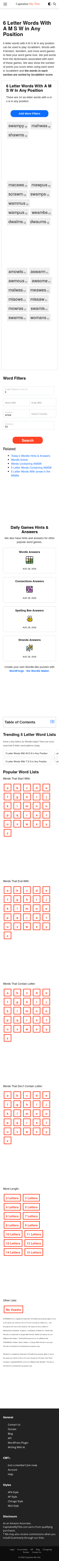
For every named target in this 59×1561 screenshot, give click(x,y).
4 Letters (12, 1207)
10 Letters (13, 1234)
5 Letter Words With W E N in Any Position (27, 753)
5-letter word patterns (23, 745)
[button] (51, 5)
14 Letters (13, 1252)
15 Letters (34, 1252)
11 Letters (34, 1234)
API (9, 1438)
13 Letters (34, 1243)
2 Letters (12, 1198)
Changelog (47, 1549)
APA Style (13, 1492)
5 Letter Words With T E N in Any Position (26, 761)
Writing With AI (16, 1447)
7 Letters (31, 1216)
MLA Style (13, 1505)
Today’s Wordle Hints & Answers (30, 456)
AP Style (12, 1496)
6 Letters (12, 1216)
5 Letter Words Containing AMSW (31, 467)
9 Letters (31, 1225)
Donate (12, 1429)
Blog (10, 1433)
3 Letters (31, 1198)
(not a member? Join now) (22, 1465)
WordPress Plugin (18, 1442)
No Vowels (13, 1309)
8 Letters (12, 1225)
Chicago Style (15, 1501)
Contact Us (14, 1424)
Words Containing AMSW (26, 463)
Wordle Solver (19, 459)
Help (10, 1474)
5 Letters (31, 1207)
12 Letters (13, 1243)
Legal (12, 1549)
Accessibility (22, 1549)
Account (12, 1469)
